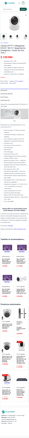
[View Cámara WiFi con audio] (4, 37)
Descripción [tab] (4, 90)
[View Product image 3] (18, 37)
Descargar (10, 225)
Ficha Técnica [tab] (4, 97)
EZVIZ (6, 83)
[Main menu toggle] (19, 3)
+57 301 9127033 (20, 415)
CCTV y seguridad (4, 42)
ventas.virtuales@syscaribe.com (8, 419)
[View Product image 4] (25, 37)
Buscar (23, 9)
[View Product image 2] (11, 37)
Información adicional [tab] (6, 93)
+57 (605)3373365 (11, 415)
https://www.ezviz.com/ (20, 229)
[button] (26, 15)
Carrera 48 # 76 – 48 (11, 421)
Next (28, 37)
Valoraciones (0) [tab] (5, 100)
